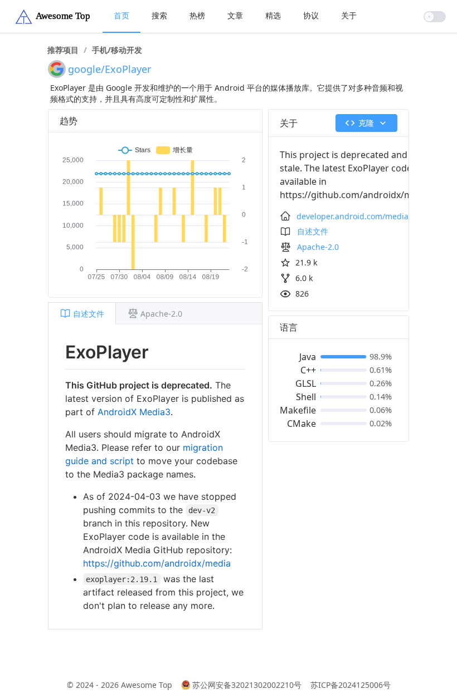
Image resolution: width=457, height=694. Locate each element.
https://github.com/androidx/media (157, 563)
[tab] (82, 313)
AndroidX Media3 (134, 411)
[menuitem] (121, 16)
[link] (63, 50)
